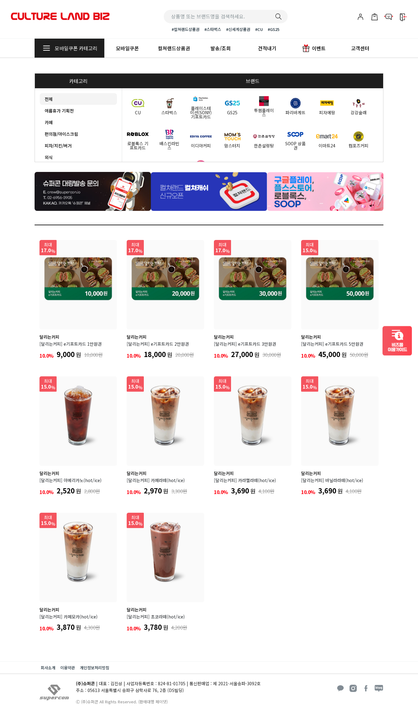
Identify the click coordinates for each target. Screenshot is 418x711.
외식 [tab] (49, 157)
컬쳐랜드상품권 (174, 48)
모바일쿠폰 (127, 48)
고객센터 (360, 48)
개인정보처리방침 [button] (94, 668)
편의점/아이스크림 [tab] (61, 134)
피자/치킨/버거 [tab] (58, 146)
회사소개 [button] (48, 668)
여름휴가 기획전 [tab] (59, 111)
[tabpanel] (127, 93)
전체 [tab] (49, 99)
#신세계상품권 (238, 29)
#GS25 (273, 29)
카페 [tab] (49, 122)
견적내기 (267, 48)
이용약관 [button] (67, 668)
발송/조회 (221, 48)
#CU (259, 29)
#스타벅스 (212, 29)
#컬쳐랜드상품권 (186, 29)
